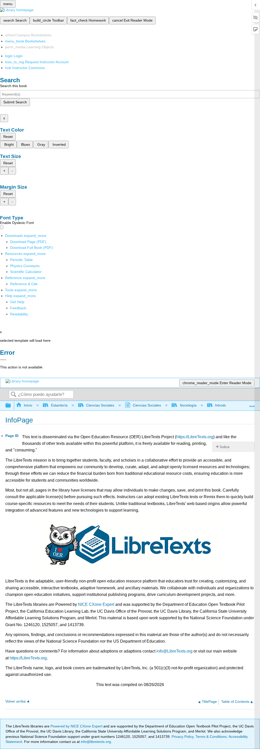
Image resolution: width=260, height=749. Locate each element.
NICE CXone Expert (96, 604)
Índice (225, 447)
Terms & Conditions (211, 737)
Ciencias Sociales (100, 405)
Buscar (13, 395)
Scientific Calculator (26, 272)
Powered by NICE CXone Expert (77, 726)
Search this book (13, 86)
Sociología (188, 405)
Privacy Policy (182, 737)
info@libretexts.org (95, 742)
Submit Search (15, 102)
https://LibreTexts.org (194, 437)
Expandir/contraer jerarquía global (11, 405)
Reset (8, 137)
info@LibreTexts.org (174, 651)
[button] (18, 308)
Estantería (59, 405)
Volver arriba (15, 701)
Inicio (28, 405)
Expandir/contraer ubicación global (252, 404)
